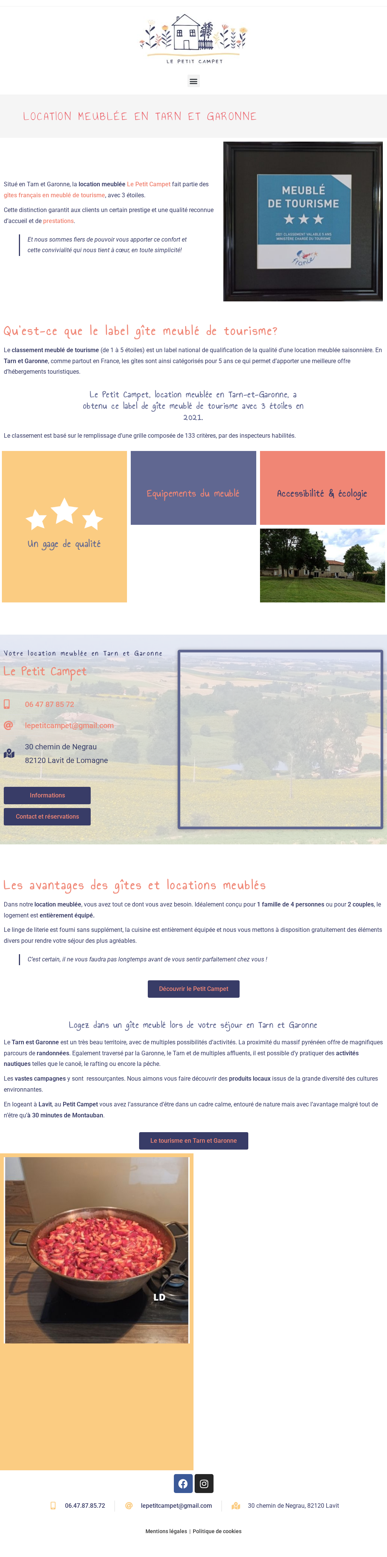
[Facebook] (183, 1483)
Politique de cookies (217, 1531)
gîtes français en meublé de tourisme (54, 195)
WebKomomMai (364, 1544)
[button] (193, 81)
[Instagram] (204, 1483)
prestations (58, 221)
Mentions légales (166, 1531)
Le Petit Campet (148, 184)
